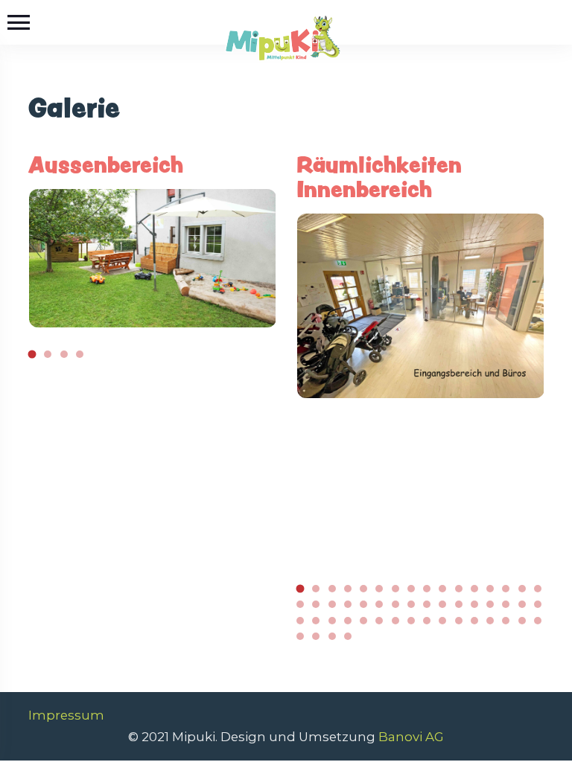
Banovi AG (411, 736)
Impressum (66, 715)
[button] (32, 354)
